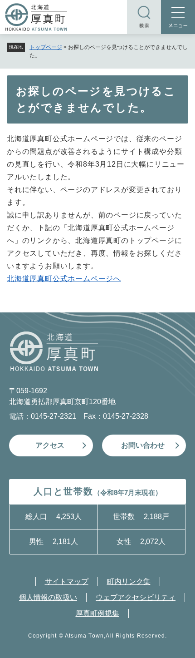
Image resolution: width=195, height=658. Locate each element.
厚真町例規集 (97, 613)
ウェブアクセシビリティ (136, 597)
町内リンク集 (129, 581)
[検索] (144, 17)
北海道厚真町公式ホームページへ (64, 278)
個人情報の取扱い (48, 597)
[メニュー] (178, 17)
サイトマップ (66, 581)
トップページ (45, 47)
